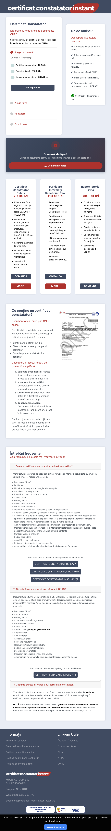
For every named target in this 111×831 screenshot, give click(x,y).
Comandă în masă (57, 165)
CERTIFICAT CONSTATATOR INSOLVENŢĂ (55, 579)
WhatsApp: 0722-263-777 (20, 795)
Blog (60, 752)
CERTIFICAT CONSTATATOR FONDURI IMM (55, 571)
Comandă (21, 276)
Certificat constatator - (31, 65)
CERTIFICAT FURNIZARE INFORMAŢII (55, 674)
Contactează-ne (67, 746)
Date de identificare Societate (22, 746)
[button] (55, 466)
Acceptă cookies (55, 827)
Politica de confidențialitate (21, 752)
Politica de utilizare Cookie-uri (22, 758)
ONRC (61, 763)
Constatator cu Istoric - (32, 77)
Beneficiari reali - (28, 71)
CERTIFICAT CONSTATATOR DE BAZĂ (55, 564)
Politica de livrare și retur (19, 763)
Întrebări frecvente (68, 740)
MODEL (21, 286)
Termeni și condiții (16, 740)
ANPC (61, 758)
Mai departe (32, 87)
